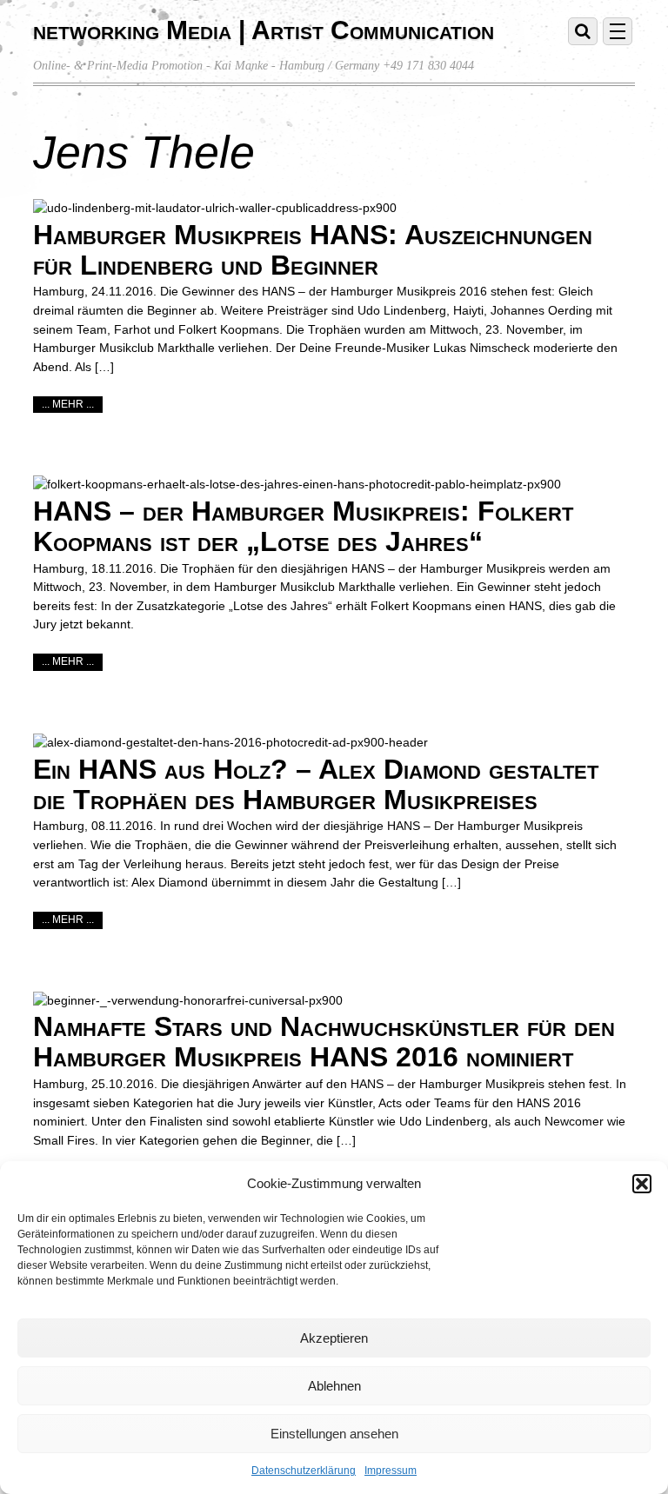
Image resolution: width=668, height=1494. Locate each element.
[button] (642, 1183)
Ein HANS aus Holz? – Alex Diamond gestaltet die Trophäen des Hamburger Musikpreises (315, 784)
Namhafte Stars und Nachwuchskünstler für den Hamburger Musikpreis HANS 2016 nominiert (324, 1041)
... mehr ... (68, 404)
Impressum (390, 1470)
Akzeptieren (334, 1338)
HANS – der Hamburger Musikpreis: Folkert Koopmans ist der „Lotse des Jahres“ (303, 526)
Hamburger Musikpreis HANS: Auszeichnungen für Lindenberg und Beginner (312, 250)
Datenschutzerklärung (303, 1470)
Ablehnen (334, 1385)
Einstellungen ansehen (334, 1433)
